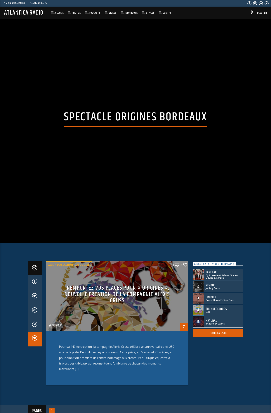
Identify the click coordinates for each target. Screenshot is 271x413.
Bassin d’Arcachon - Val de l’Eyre (69, 275)
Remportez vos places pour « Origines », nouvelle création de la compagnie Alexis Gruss (117, 304)
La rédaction (55, 335)
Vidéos (113, 13)
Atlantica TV (39, 3)
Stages (150, 13)
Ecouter (261, 13)
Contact (168, 13)
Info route (131, 13)
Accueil (59, 13)
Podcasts (94, 13)
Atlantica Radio (15, 3)
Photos (76, 13)
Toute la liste (218, 343)
